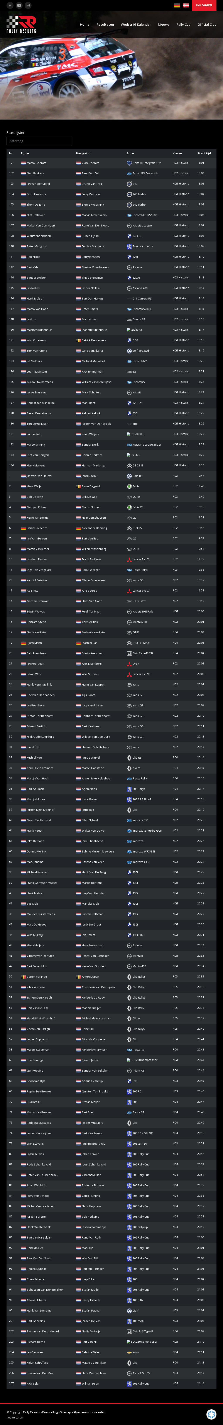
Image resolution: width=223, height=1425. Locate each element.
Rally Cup (183, 24)
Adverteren (15, 1417)
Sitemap (65, 1412)
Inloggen (204, 5)
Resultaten (105, 24)
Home (85, 24)
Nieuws (163, 24)
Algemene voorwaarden (89, 1412)
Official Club (207, 24)
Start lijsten (16, 132)
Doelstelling (50, 1412)
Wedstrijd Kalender (136, 24)
